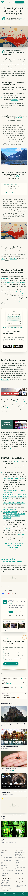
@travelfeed (14, 99)
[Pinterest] (9, 593)
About (2, 852)
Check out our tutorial (9, 509)
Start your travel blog (10, 663)
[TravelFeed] (2, 2)
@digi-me (19, 176)
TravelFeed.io (5, 68)
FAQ (2, 854)
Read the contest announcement (10, 410)
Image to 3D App (19, 873)
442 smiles (4, 590)
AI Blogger (3, 868)
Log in (12, 2)
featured (3, 258)
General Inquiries (5, 890)
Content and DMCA (6, 888)
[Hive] (16, 878)
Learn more (12, 448)
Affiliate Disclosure (6, 885)
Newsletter (4, 859)
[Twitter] (6, 593)
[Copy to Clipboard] (15, 593)
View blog (17, 611)
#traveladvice (20, 282)
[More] (25, 2)
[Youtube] (19, 615)
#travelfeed (19, 68)
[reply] (22, 679)
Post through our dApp (10, 511)
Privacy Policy (4, 882)
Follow (11, 611)
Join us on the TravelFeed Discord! (11, 560)
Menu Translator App (20, 852)
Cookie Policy (4, 883)
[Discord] (22, 881)
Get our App (4, 864)
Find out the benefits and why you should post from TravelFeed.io (14, 516)
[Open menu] (24, 19)
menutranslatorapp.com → (8, 349)
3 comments (11, 590)
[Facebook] (2, 593)
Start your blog (19, 2)
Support (3, 887)
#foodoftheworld (10, 282)
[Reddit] (12, 593)
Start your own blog (8, 192)
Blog (2, 855)
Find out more (21, 534)
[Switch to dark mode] (9, 2)
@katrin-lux (19, 118)
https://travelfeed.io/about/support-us (14, 478)
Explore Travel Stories (6, 857)
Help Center (4, 867)
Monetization (4, 865)
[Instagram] (16, 615)
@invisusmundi (20, 402)
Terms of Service (5, 880)
